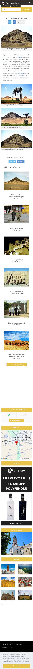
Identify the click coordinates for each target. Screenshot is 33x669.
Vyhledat (26, 10)
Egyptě (21, 75)
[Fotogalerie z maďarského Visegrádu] (25, 582)
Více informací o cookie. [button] (21, 661)
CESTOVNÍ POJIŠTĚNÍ (7, 644)
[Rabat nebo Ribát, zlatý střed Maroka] (8, 569)
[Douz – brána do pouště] (8, 582)
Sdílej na (12, 161)
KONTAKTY (19, 644)
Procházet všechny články (16, 365)
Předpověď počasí (16, 420)
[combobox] (11, 9)
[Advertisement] (16, 387)
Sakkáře (5, 62)
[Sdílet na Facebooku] (14, 22)
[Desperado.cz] (11, 2)
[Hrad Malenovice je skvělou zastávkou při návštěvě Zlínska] (25, 595)
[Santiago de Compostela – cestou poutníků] (8, 595)
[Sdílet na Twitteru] (9, 22)
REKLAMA (4, 647)
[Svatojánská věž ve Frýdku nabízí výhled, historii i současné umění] (16, 543)
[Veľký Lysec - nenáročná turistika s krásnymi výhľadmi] (25, 569)
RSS (11, 647)
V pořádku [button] (16, 665)
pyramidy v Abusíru (20, 73)
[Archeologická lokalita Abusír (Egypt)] (16, 94)
